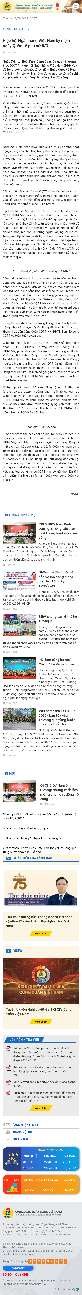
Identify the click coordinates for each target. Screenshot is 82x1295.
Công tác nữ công (17, 29)
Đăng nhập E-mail (25, 1125)
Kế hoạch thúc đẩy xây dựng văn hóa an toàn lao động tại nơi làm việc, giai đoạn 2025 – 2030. (42, 1071)
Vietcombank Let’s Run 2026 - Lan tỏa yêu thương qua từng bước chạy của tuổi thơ (39, 850)
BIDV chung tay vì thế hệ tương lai (25, 828)
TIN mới (9, 773)
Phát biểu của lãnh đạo (32, 858)
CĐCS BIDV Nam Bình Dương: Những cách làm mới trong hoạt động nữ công (59, 792)
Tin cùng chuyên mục (20, 515)
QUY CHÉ (21, 1274)
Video (17, 951)
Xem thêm (41, 933)
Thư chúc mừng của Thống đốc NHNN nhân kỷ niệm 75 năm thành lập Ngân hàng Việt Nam (39, 921)
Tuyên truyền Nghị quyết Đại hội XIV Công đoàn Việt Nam (39, 1011)
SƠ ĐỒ (7, 1274)
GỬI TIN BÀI (20, 1139)
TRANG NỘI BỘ (22, 1132)
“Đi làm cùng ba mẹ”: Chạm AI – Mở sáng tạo (33, 838)
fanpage (18, 1268)
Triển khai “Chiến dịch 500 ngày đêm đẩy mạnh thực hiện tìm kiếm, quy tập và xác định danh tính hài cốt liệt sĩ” (44, 1096)
